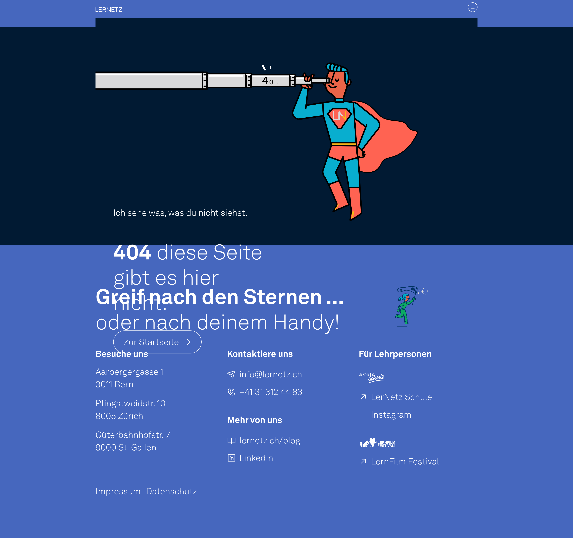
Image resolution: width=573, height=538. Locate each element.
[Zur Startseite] (109, 4)
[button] (473, 7)
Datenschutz (171, 491)
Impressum (118, 491)
